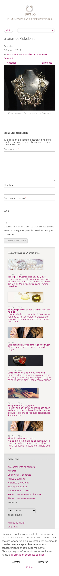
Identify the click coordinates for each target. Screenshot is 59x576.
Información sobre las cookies (27, 555)
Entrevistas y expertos (19, 475)
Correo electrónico (15, 198)
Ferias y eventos (16, 479)
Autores (12, 471)
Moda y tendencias (17, 487)
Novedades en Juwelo (19, 491)
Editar (29, 568)
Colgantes (13, 527)
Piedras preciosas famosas (21, 499)
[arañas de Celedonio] (29, 88)
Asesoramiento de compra (21, 467)
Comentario (11, 149)
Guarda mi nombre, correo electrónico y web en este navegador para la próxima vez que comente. (29, 231)
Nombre (9, 185)
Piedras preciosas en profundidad (25, 495)
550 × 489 (12, 55)
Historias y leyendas (18, 483)
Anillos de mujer (16, 523)
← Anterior (10, 63)
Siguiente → (48, 63)
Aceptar (16, 562)
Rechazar (43, 562)
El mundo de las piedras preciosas (29, 10)
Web (6, 211)
